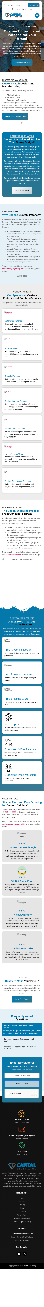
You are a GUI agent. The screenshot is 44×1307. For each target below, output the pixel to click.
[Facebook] (19, 1254)
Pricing (22, 1205)
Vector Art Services (22, 1240)
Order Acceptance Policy (22, 1222)
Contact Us (22, 1211)
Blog (22, 1208)
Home (9, 26)
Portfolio (22, 1201)
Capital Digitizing (29, 1266)
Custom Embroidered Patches (22, 1233)
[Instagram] (25, 1254)
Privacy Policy (22, 1215)
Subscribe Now (22, 1084)
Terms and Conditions (22, 1218)
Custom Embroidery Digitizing (22, 1237)
